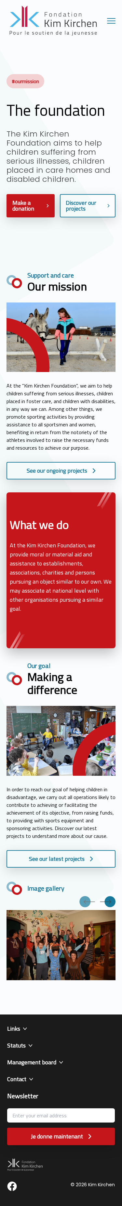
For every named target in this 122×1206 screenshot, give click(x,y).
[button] (61, 1028)
